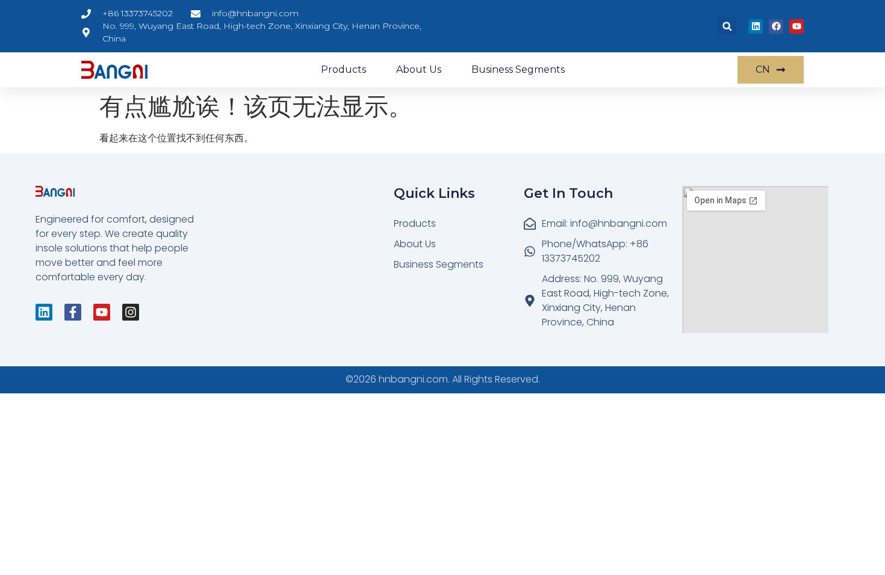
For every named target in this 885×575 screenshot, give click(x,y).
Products (343, 69)
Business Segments (518, 69)
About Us (418, 69)
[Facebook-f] (72, 312)
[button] (727, 26)
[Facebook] (776, 26)
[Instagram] (130, 312)
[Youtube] (796, 26)
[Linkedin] (755, 26)
